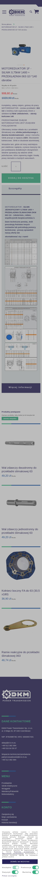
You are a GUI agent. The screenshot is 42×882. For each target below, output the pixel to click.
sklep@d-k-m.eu (9, 743)
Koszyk (5, 820)
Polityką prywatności (24, 852)
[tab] (21, 189)
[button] (18, 65)
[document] (21, 854)
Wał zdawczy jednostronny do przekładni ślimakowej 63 (20, 531)
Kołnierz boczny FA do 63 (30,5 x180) (21, 592)
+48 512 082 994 (9, 746)
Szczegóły (15, 188)
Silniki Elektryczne (9, 786)
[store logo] (17, 12)
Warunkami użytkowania (13, 853)
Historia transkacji (9, 822)
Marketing (27, 872)
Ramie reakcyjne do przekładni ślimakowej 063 (20, 654)
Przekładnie (7, 783)
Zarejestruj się (8, 814)
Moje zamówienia (9, 817)
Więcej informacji (20, 387)
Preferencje (26, 867)
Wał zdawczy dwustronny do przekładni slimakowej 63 (19, 469)
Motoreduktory (8, 794)
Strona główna (6, 24)
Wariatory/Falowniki (10, 791)
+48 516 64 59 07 (9, 748)
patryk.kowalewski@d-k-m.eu (14, 757)
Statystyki (6, 872)
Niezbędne (6, 867)
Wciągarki (6, 789)
